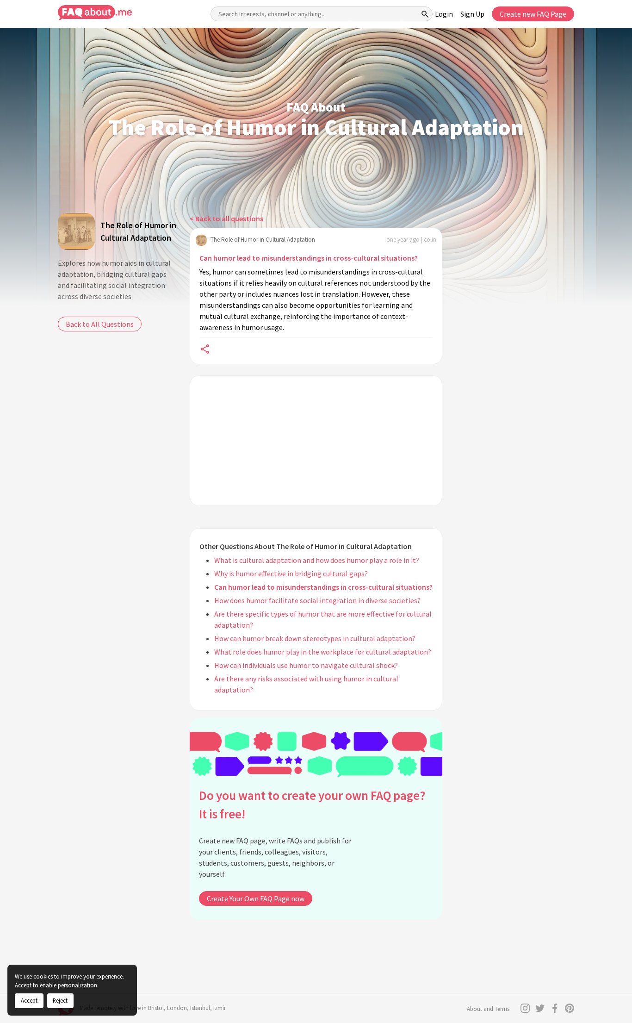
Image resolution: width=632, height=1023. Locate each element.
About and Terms (488, 1009)
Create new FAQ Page (533, 14)
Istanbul (200, 1008)
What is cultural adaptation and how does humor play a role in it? (316, 560)
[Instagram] (525, 1008)
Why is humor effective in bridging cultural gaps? (291, 573)
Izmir (219, 1008)
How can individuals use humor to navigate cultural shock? (306, 665)
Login (444, 14)
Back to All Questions (100, 324)
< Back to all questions (226, 218)
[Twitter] (540, 1008)
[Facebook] (554, 1008)
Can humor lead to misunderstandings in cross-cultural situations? (308, 257)
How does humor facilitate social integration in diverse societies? (317, 600)
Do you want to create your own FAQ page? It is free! (312, 804)
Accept (29, 1000)
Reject (60, 1000)
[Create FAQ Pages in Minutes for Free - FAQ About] (95, 12)
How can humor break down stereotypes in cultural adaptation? (314, 638)
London (177, 1008)
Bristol (156, 1008)
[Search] (425, 13)
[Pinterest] (569, 1008)
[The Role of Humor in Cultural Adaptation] (76, 231)
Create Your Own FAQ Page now (255, 898)
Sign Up (472, 14)
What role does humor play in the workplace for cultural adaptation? (322, 651)
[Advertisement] (316, 440)
